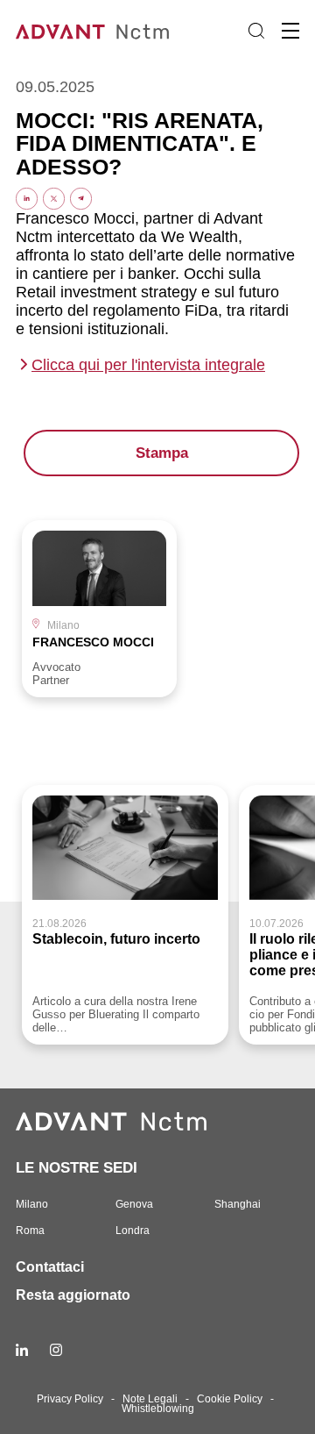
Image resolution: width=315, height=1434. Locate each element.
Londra (133, 1230)
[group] (99, 608)
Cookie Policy (229, 1399)
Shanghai (237, 1204)
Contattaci (50, 1266)
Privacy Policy (70, 1399)
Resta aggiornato (73, 1295)
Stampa (162, 453)
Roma (30, 1230)
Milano (32, 1204)
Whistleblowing (158, 1408)
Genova (134, 1204)
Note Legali (150, 1399)
